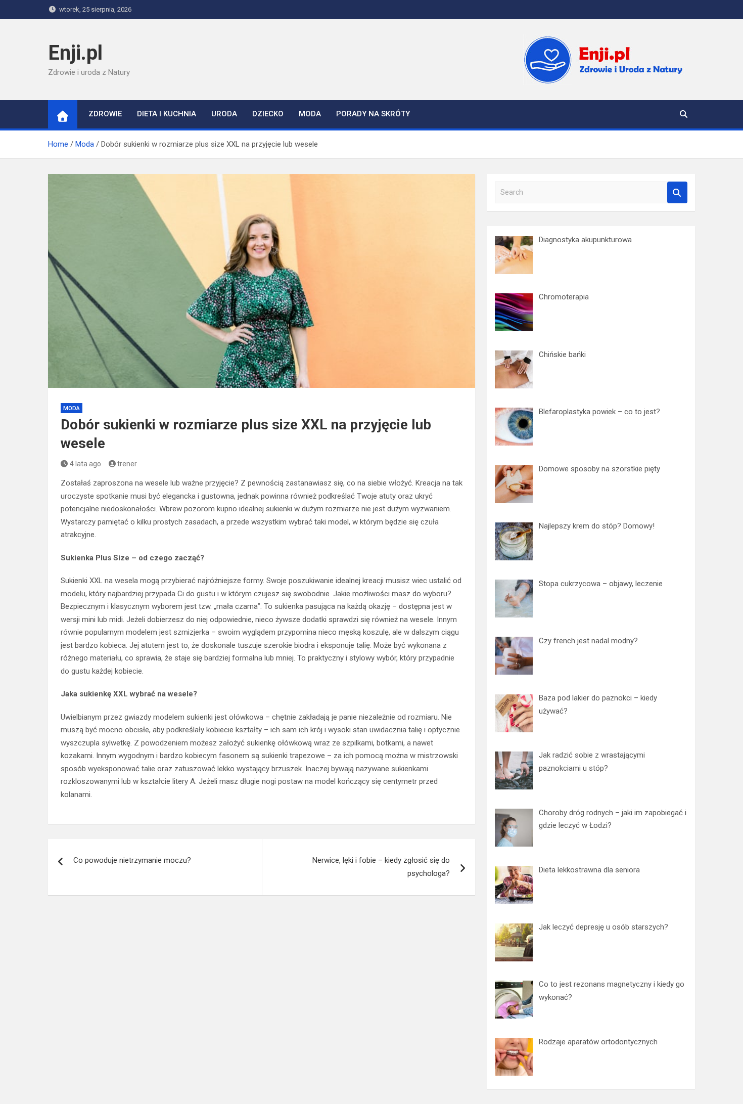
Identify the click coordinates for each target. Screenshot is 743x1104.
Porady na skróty (373, 113)
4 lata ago (85, 464)
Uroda (224, 113)
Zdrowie (105, 113)
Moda (310, 113)
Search (677, 192)
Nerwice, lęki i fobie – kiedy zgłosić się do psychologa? (381, 867)
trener (127, 464)
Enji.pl (75, 53)
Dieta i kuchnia (166, 113)
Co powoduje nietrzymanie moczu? (132, 860)
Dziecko (268, 113)
